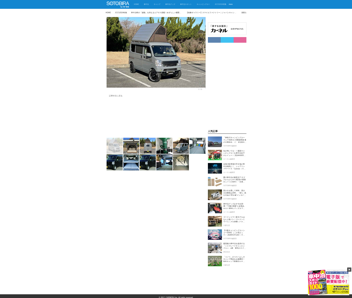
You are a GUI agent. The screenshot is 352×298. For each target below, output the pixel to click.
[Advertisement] (156, 118)
